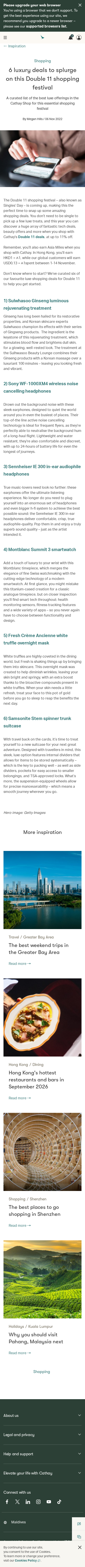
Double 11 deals (31, 236)
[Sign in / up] (79, 37)
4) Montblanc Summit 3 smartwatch (39, 549)
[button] (80, 1547)
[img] (80, 5)
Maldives (18, 1522)
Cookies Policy (26, 1560)
